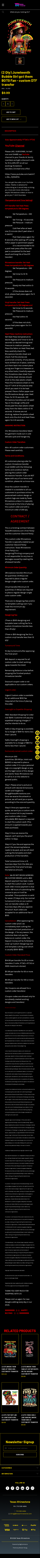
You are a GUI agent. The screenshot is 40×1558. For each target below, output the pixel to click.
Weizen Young (23, 1548)
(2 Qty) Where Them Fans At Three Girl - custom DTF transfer (10, 1369)
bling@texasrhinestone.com (21, 1514)
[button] (20, 131)
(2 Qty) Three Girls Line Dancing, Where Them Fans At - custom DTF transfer (29, 1418)
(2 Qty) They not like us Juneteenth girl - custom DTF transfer (10, 1417)
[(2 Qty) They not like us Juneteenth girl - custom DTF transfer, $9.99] (10, 1397)
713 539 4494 (21, 1511)
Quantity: (5, 99)
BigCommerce (23, 1544)
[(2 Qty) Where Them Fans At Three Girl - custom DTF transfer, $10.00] (10, 1349)
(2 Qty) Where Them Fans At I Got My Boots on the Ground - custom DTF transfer (29, 1370)
